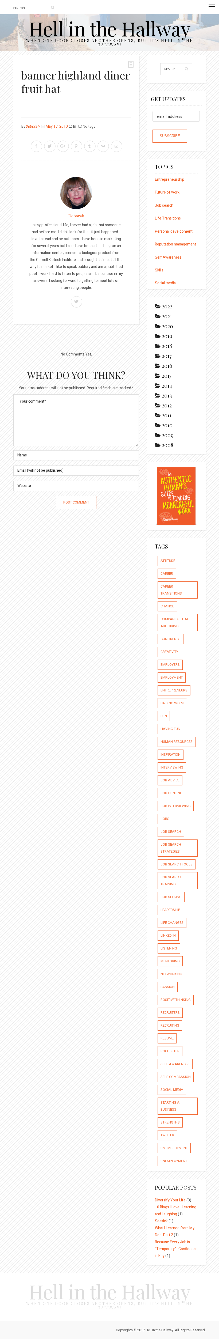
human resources (177, 741)
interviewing (172, 767)
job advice (170, 780)
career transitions (171, 590)
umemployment (174, 1148)
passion (168, 986)
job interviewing (176, 805)
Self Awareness (168, 257)
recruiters (170, 1012)
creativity (169, 651)
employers (170, 664)
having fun (170, 728)
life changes (172, 922)
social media (172, 1089)
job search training (171, 881)
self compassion (176, 1076)
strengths (170, 1122)
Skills (159, 270)
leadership (170, 909)
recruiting (170, 1025)
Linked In (168, 935)
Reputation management (175, 244)
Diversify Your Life (170, 1200)
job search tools (177, 864)
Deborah (32, 126)
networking (171, 974)
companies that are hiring (175, 622)
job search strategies (171, 848)
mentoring (170, 961)
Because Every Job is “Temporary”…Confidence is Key (176, 1249)
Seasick (161, 1221)
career (167, 573)
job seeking (171, 896)
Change (167, 606)
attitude (168, 560)
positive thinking (176, 999)
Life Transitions (168, 218)
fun (164, 715)
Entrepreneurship (169, 179)
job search (171, 831)
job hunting (171, 793)
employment (172, 677)
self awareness (175, 1063)
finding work (172, 703)
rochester (170, 1051)
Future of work (167, 192)
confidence (171, 638)
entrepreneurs (174, 690)
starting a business (170, 1106)
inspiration (171, 754)
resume (167, 1038)
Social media (165, 283)
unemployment (174, 1160)
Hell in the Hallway (109, 28)
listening (169, 948)
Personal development (174, 231)
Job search (164, 205)
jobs (165, 818)
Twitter (167, 1135)
